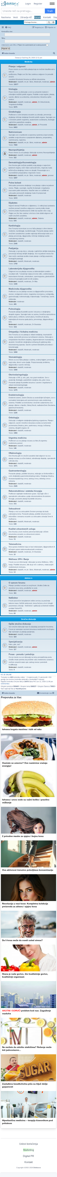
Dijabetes (13, 203)
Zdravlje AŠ (26, 17)
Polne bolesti (15, 183)
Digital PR (28, 1156)
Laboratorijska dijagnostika (21, 268)
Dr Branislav (36, 324)
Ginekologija (15, 112)
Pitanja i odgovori (17, 66)
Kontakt (47, 17)
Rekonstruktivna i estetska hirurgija (25, 491)
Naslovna (6, 17)
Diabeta (41, 218)
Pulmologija (14, 309)
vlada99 (20, 82)
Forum (37, 17)
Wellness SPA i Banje (19, 559)
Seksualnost (14, 509)
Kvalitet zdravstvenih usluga (22, 529)
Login (28, 3)
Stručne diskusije (28, 619)
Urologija (13, 89)
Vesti (15, 17)
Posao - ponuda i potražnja (21, 654)
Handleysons (21, 689)
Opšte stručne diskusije (20, 624)
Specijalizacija (15, 642)
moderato (45, 82)
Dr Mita (34, 281)
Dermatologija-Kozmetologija (22, 162)
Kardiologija (14, 226)
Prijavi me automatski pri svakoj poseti (32, 45)
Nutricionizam (15, 132)
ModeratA (37, 82)
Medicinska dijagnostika (20, 289)
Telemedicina (15, 544)
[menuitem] (8, 27)
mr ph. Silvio (28, 82)
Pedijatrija (13, 248)
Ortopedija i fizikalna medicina (23, 332)
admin (52, 82)
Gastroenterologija (17, 471)
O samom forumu (17, 583)
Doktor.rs (37, 1167)
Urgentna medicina (17, 438)
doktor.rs (28, 578)
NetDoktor (13, 598)
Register (38, 3)
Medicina (28, 62)
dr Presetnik (42, 125)
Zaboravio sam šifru (9, 45)
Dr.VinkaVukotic (44, 102)
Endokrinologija (16, 395)
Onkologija (14, 417)
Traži (50, 11)
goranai (50, 175)
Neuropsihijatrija (16, 150)
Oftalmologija (15, 453)
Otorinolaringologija (18, 375)
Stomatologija (15, 357)
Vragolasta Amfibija (15, 104)
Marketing (28, 1150)
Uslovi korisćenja (28, 1144)
